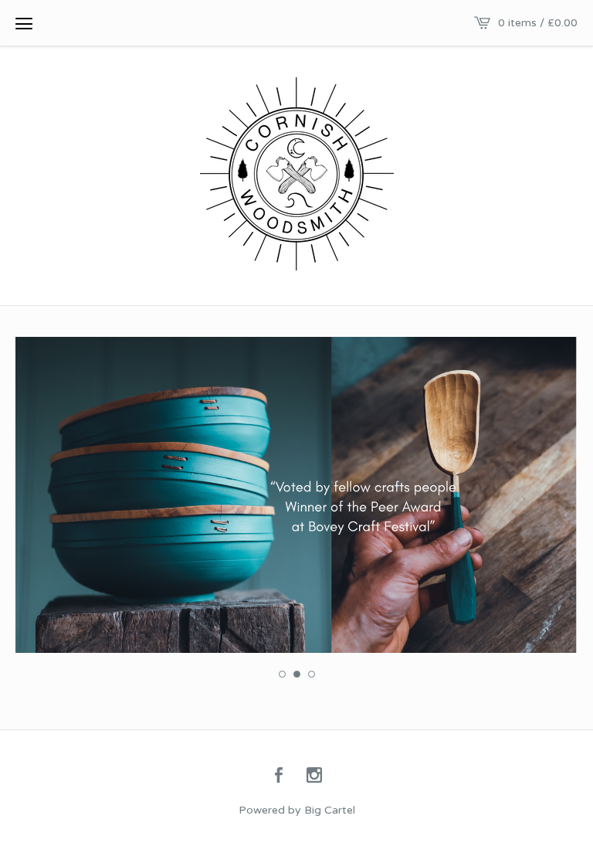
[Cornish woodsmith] (297, 173)
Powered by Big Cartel (297, 810)
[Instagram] (314, 776)
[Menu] (23, 23)
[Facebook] (278, 776)
